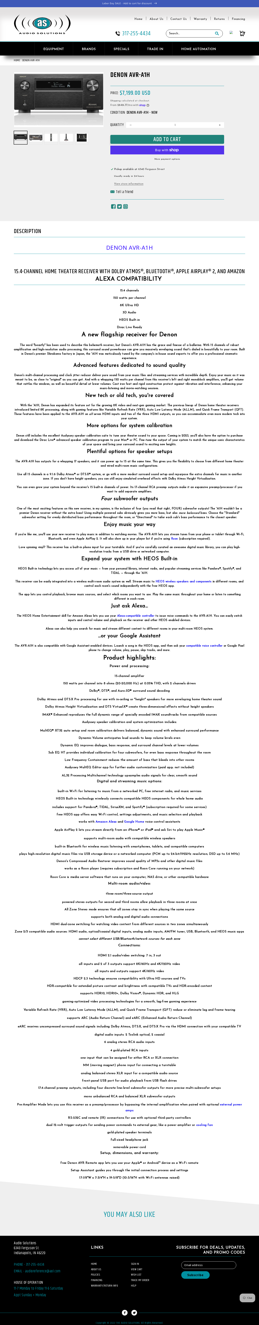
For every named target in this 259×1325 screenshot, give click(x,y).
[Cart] (239, 33)
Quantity (117, 125)
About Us (156, 19)
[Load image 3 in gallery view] (51, 137)
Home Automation (198, 49)
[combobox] (188, 33)
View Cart (136, 1269)
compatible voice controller (204, 646)
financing (97, 1280)
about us (96, 1269)
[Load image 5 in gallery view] (82, 137)
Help (133, 1285)
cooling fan (204, 1125)
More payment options (167, 159)
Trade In (155, 49)
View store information (128, 183)
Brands (89, 49)
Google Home (134, 821)
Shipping (115, 101)
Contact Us (178, 19)
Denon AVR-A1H (31, 60)
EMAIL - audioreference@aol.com (37, 1271)
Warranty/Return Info (104, 1285)
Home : (17, 60)
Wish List (136, 1274)
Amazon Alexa (106, 821)
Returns (219, 19)
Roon (174, 538)
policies (95, 1274)
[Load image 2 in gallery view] (36, 137)
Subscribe (195, 1275)
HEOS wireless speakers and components (184, 581)
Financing (238, 19)
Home (138, 19)
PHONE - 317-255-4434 (29, 1265)
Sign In (135, 1264)
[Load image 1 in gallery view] (20, 137)
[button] (121, 193)
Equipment (53, 49)
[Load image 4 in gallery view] (66, 137)
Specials (121, 49)
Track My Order (140, 1280)
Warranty (200, 19)
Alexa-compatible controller (136, 616)
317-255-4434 (136, 33)
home (94, 1264)
